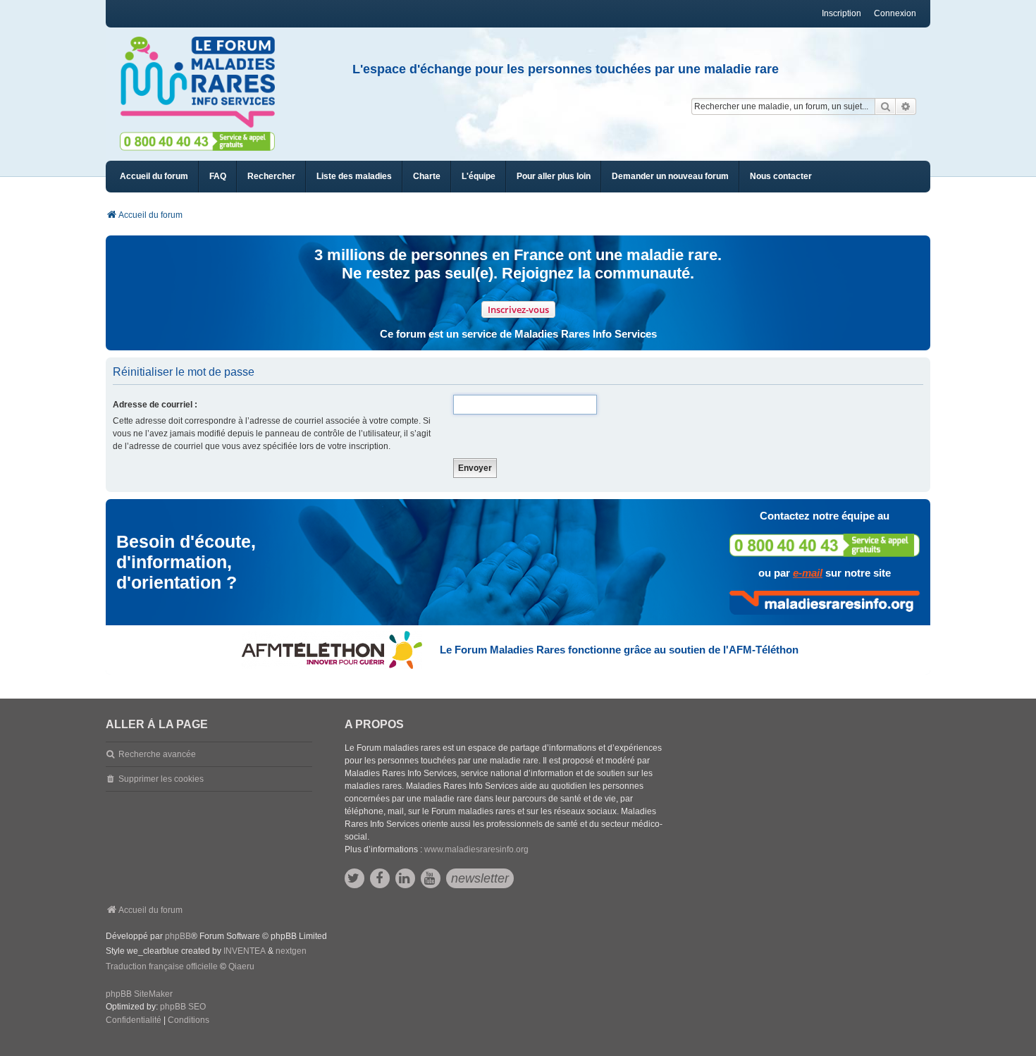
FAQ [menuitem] (217, 176)
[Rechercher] (885, 106)
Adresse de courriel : (155, 405)
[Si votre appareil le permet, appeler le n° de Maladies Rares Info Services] (824, 545)
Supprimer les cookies (161, 779)
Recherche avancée (157, 754)
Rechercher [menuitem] (271, 176)
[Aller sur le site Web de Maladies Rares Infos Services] (824, 603)
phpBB (178, 936)
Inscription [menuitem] (841, 13)
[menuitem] (354, 176)
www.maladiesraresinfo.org (476, 849)
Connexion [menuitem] (895, 13)
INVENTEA (244, 951)
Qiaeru (241, 966)
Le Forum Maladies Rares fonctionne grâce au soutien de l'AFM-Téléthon (619, 650)
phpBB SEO (183, 1007)
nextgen (291, 951)
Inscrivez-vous (518, 309)
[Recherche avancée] (906, 106)
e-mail (807, 573)
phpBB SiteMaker (139, 994)
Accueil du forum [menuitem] (154, 176)
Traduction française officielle (162, 966)
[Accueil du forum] (204, 82)
